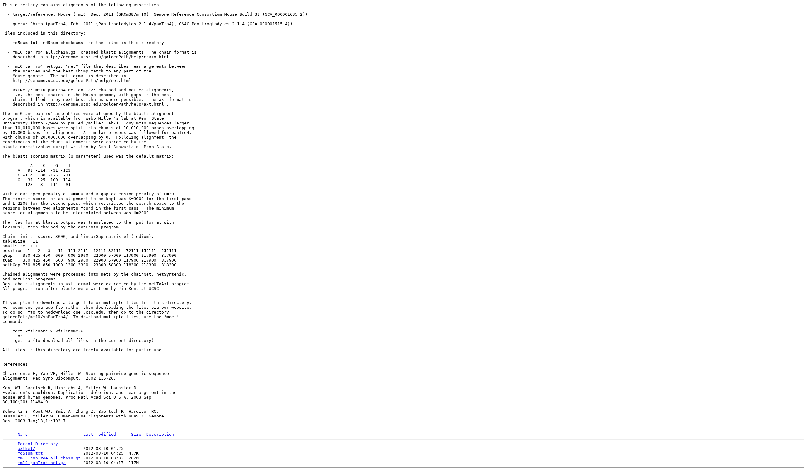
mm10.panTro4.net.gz (42, 462)
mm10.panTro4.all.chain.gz (49, 458)
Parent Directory (38, 443)
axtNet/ (26, 448)
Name (23, 434)
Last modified (99, 434)
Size (136, 434)
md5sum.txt (30, 453)
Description (160, 434)
